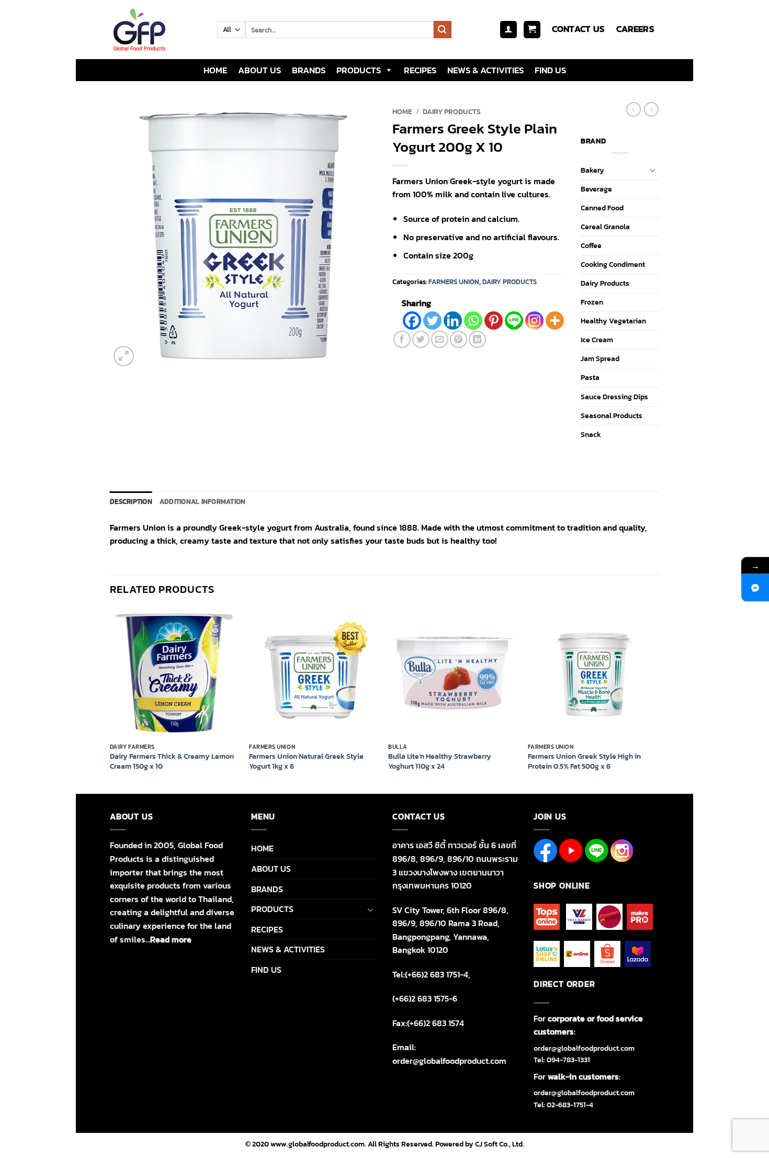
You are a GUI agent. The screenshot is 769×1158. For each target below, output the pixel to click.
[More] (555, 320)
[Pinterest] (493, 320)
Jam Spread (600, 358)
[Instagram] (534, 320)
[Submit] (442, 30)
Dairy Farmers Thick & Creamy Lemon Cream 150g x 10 (172, 761)
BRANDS (308, 70)
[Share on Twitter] (420, 339)
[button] (508, 29)
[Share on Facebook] (402, 339)
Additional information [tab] (203, 502)
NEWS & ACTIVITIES (485, 70)
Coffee (591, 245)
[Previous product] (651, 109)
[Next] (656, 700)
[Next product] (633, 109)
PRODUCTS (358, 70)
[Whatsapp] (473, 320)
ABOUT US (259, 70)
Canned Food (602, 207)
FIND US (550, 70)
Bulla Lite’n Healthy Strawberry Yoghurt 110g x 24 (439, 761)
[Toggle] (653, 170)
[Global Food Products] (155, 29)
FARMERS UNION (453, 282)
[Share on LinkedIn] (477, 339)
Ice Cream (597, 339)
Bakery (592, 170)
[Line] (514, 320)
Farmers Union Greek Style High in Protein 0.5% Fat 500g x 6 (584, 761)
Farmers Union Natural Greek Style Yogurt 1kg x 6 (306, 761)
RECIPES (420, 70)
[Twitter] (432, 320)
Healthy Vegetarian (613, 321)
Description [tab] (131, 502)
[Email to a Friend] (439, 339)
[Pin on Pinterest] (458, 339)
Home (402, 111)
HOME (215, 70)
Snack (591, 434)
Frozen (592, 302)
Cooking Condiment (613, 264)
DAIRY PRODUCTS (452, 111)
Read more (170, 939)
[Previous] (110, 700)
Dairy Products (605, 283)
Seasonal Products (611, 415)
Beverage (596, 189)
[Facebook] (412, 320)
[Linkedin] (453, 320)
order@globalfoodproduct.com (584, 1048)
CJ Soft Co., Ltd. (499, 1144)
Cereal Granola (605, 226)
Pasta (590, 377)
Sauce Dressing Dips (614, 396)
